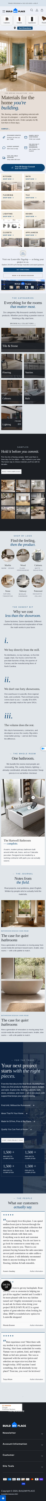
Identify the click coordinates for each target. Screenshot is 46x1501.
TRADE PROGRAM (14, 3)
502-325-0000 (27, 3)
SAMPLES (5, 129)
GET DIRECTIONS (23, 269)
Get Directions (25, 28)
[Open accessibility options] (3, 1498)
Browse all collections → (23, 323)
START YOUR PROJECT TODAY (12, 1140)
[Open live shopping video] (43, 748)
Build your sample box (11, 471)
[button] (42, 10)
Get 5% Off (6, 1285)
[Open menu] (3, 11)
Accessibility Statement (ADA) (9, 1494)
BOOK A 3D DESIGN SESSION (23, 275)
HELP (36, 3)
